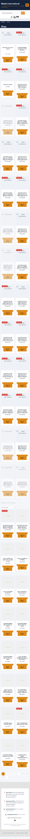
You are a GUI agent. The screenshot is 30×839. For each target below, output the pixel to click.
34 (23, 773)
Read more (7, 133)
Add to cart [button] (8, 60)
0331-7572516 (21, 814)
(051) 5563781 (11, 806)
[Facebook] (15, 820)
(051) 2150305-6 (12, 797)
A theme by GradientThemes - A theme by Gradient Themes (15, 832)
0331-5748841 (19, 809)
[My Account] (11, 16)
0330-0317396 (9, 810)
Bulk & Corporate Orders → (15, 817)
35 (26, 773)
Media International (10, 3)
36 (3, 777)
